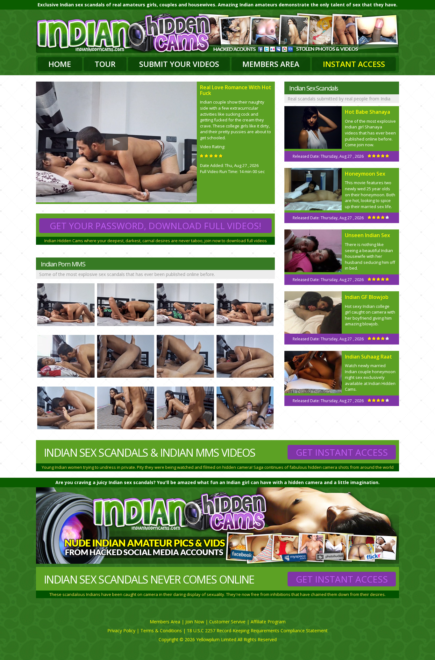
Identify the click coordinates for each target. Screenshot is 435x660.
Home (59, 64)
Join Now (194, 622)
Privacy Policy (121, 630)
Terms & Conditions (161, 630)
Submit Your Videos (179, 64)
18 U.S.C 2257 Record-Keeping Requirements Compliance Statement (257, 630)
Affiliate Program (268, 622)
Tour (105, 64)
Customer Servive (227, 622)
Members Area (270, 64)
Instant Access (354, 64)
